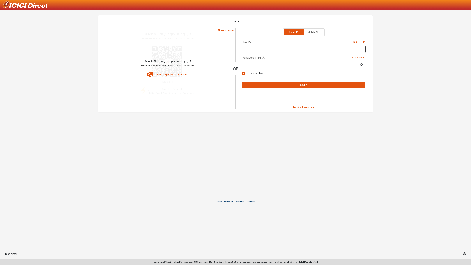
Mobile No (314, 32)
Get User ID (359, 42)
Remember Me (254, 73)
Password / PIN (251, 57)
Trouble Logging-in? (304, 107)
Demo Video (227, 30)
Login (303, 84)
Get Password (358, 57)
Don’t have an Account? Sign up (236, 201)
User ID (294, 32)
